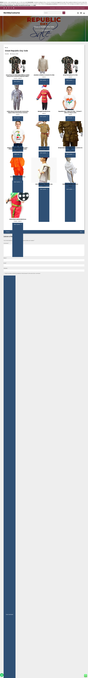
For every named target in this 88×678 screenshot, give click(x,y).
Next (81, 231)
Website (5, 268)
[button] (2, 675)
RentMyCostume (12, 12)
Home (36, 30)
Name (5, 258)
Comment (6, 243)
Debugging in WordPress (51, 3)
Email (5, 263)
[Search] (64, 13)
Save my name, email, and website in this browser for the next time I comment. (22, 273)
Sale (40, 30)
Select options (43, 189)
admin (7, 53)
